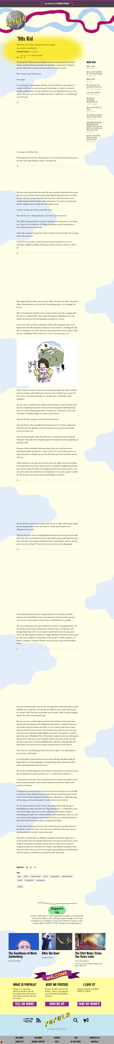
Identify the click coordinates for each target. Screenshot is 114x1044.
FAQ (75, 1038)
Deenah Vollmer (36, 876)
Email (28, 1020)
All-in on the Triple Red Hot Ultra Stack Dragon (94, 73)
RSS (38, 1020)
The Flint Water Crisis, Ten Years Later (88, 955)
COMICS (20, 886)
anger (19, 876)
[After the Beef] (57, 941)
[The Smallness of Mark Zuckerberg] (24, 941)
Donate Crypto (38, 1042)
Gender (45, 876)
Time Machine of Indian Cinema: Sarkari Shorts (94, 116)
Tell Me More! (24, 1004)
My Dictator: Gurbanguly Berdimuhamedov (92, 100)
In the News (76, 1042)
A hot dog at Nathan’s (93, 92)
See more (49, 51)
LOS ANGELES (29, 880)
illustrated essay (67, 876)
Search (76, 1020)
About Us (19, 1042)
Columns (38, 1038)
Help (57, 1042)
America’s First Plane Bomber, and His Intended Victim (93, 137)
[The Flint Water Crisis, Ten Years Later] (90, 941)
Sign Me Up (56, 1004)
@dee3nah (34, 51)
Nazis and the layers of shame (93, 108)
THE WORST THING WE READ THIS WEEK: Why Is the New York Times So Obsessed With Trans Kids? (94, 126)
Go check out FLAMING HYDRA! (57, 4)
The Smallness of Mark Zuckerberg (23, 955)
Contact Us (95, 1038)
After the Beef (50, 953)
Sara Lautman (37, 55)
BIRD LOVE (90, 79)
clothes (26, 876)
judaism (20, 880)
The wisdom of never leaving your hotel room (94, 86)
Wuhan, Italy (90, 66)
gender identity (54, 876)
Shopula (94, 1042)
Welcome (19, 1038)
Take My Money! (89, 1004)
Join (86, 1020)
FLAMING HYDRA (50, 923)
